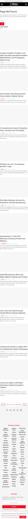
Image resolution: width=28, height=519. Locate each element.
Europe (14, 432)
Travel (22, 463)
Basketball (5, 445)
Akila (2, 62)
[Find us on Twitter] (10, 410)
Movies (14, 481)
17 (17, 390)
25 (14, 98)
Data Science (5, 478)
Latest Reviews (14, 469)
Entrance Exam (14, 429)
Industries (14, 458)
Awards (6, 440)
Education (5, 484)
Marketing (14, 477)
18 (16, 243)
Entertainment (5, 486)
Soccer (22, 445)
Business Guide (5, 452)
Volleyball (22, 480)
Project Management (22, 431)
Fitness (14, 442)
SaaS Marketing (22, 442)
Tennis (22, 461)
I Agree (23, 517)
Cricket (5, 472)
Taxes (22, 454)
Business (5, 449)
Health (14, 449)
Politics (14, 486)
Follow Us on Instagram (14, 404)
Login (22, 1)
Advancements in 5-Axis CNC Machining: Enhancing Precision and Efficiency (12, 238)
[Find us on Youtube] (21, 410)
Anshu (2, 169)
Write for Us (11, 1)
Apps (5, 432)
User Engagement (22, 473)
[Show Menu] (2, 4)
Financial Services (14, 439)
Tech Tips (22, 458)
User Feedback (22, 476)
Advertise (7, 1)
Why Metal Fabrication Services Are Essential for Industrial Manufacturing (12, 201)
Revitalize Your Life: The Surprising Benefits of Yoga (12, 165)
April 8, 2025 (9, 243)
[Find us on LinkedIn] (14, 410)
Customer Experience (6, 475)
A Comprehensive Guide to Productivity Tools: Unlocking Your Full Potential (13, 129)
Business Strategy (5, 460)
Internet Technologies (14, 463)
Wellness (22, 482)
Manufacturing (14, 474)
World (22, 484)
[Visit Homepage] (14, 4)
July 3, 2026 (7, 62)
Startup (22, 452)
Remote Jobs (22, 434)
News (14, 483)
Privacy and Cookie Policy (12, 517)
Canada (6, 463)
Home (1, 7)
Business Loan (5, 456)
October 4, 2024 (8, 351)
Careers (6, 465)
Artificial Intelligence (6, 435)
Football (14, 444)
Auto (5, 438)
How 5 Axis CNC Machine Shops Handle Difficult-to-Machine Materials (12, 311)
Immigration (14, 453)
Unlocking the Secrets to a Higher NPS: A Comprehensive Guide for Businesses (14, 347)
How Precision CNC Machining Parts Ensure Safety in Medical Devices (13, 94)
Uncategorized (22, 468)
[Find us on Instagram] (17, 410)
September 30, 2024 (9, 390)
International (14, 460)
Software (22, 447)
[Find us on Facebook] (7, 410)
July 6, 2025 (7, 205)
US (22, 470)
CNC (6, 468)
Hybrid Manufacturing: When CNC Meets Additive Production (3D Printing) (13, 275)
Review (22, 436)
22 (16, 315)
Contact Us (17, 1)
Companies (6, 470)
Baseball (5, 443)
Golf (14, 446)
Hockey (14, 451)
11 (14, 62)
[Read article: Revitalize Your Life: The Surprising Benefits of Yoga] (14, 151)
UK (22, 465)
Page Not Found (7, 7)
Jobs (14, 466)
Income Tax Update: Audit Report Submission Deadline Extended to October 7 (11, 384)
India (14, 455)
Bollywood (5, 447)
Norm (2, 98)
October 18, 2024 (8, 315)
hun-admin (3, 243)
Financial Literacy (14, 435)
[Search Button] (26, 4)
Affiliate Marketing (5, 429)
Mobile (14, 479)
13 (14, 169)
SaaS (22, 439)
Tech (22, 456)
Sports (22, 449)
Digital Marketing (5, 481)
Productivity (22, 428)
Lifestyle (14, 472)
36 (14, 205)
